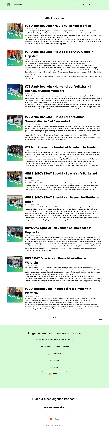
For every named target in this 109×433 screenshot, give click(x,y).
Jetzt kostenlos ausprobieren (54, 407)
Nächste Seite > (100, 317)
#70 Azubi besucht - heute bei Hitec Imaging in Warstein (58, 291)
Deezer (56, 367)
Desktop (66, 346)
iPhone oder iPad (45, 346)
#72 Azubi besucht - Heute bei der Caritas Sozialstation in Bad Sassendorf (55, 119)
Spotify (56, 360)
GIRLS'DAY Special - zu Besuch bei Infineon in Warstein (57, 260)
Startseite (76, 5)
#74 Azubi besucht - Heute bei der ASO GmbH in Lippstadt (59, 54)
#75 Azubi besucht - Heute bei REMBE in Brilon (58, 25)
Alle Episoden (86, 5)
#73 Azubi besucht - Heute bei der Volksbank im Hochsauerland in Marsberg (59, 89)
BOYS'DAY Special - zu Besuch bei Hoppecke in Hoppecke (58, 230)
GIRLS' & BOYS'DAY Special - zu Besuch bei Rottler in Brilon (62, 199)
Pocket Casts (56, 354)
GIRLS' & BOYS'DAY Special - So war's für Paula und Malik (61, 176)
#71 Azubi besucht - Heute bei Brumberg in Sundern (62, 147)
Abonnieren (98, 5)
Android (57, 346)
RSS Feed (56, 374)
